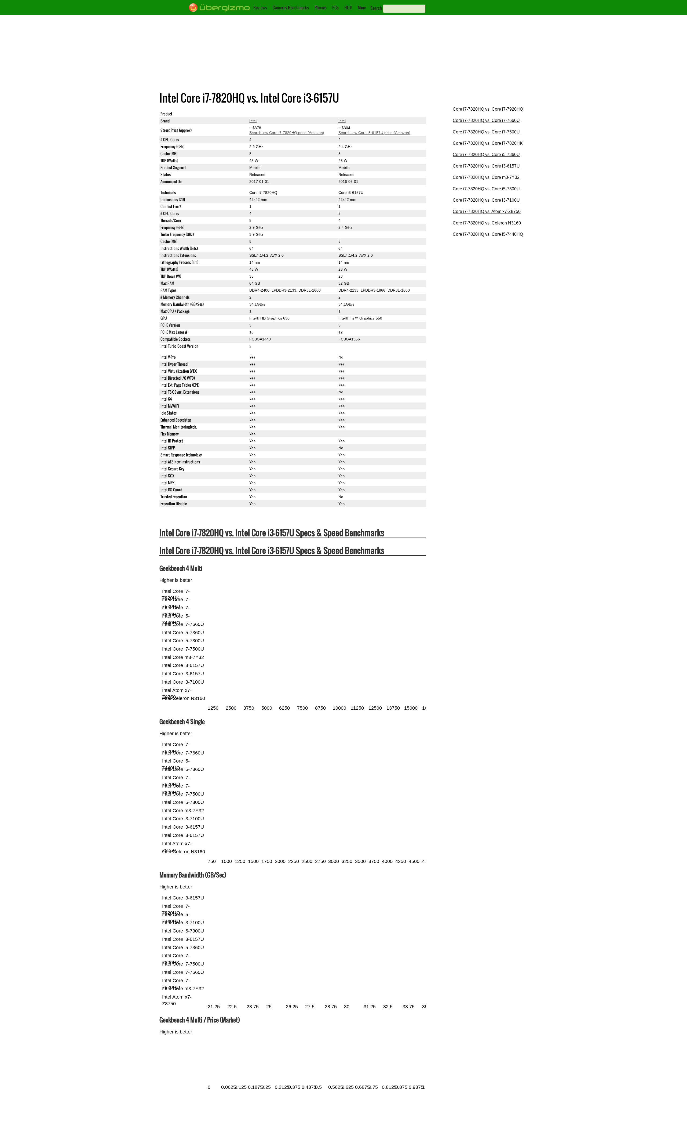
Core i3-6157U (350, 114)
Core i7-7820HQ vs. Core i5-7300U (486, 189)
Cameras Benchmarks (291, 7)
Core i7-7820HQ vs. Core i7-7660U (486, 120)
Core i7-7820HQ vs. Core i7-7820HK (488, 143)
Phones (321, 7)
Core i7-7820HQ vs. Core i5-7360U (486, 154)
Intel (253, 121)
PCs (335, 7)
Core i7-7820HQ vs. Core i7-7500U (486, 132)
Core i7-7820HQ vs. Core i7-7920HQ (488, 109)
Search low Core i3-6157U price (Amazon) (374, 132)
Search (376, 8)
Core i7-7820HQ (263, 114)
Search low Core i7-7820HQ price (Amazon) (286, 132)
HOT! (348, 7)
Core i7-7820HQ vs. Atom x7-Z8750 (487, 211)
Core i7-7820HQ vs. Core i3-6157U (486, 166)
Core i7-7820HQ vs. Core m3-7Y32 (486, 177)
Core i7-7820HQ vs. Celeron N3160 (487, 223)
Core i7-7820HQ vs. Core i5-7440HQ (488, 234)
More (362, 7)
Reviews (260, 7)
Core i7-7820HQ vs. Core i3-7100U (486, 200)
